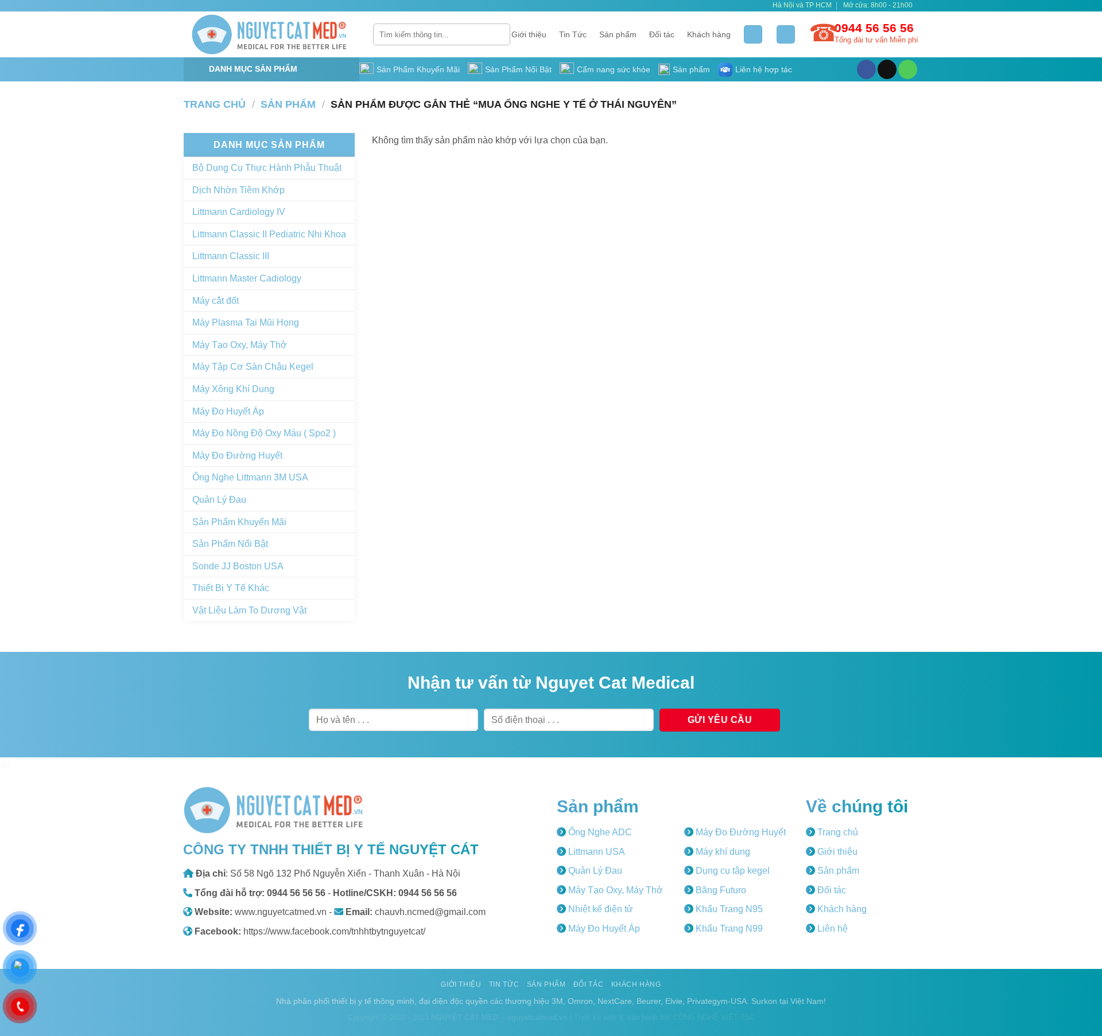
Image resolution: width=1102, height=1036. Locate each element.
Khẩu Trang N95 (728, 909)
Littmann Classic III (230, 256)
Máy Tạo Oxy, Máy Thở (239, 345)
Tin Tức (573, 34)
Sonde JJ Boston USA (238, 566)
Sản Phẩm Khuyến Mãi (418, 69)
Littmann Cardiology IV (238, 212)
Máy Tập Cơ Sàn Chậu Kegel (252, 367)
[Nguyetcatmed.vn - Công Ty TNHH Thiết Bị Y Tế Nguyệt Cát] (270, 34)
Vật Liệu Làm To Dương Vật (249, 610)
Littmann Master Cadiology (246, 278)
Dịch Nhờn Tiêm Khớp (238, 190)
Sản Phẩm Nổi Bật (518, 69)
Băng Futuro (719, 890)
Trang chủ (215, 104)
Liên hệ (831, 928)
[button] (786, 34)
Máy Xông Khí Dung (233, 389)
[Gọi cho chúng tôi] (907, 69)
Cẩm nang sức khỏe (613, 69)
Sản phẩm (618, 34)
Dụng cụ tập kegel (731, 870)
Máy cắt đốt (215, 301)
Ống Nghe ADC (599, 832)
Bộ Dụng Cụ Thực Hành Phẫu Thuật (267, 168)
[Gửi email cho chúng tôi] (887, 69)
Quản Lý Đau (219, 500)
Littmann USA (595, 852)
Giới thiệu (528, 34)
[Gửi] (499, 34)
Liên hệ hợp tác (763, 69)
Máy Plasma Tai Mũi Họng (245, 322)
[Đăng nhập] (753, 34)
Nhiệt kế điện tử (599, 909)
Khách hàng (709, 34)
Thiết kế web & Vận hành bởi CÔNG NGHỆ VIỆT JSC (664, 1017)
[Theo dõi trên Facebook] (866, 69)
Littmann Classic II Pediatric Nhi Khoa (269, 234)
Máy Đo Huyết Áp (228, 411)
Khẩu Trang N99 (728, 928)
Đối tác (661, 34)
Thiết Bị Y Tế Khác (230, 588)
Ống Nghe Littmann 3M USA (250, 477)
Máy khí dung (721, 852)
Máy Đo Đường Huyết (237, 455)
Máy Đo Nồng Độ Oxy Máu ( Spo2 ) (264, 433)
